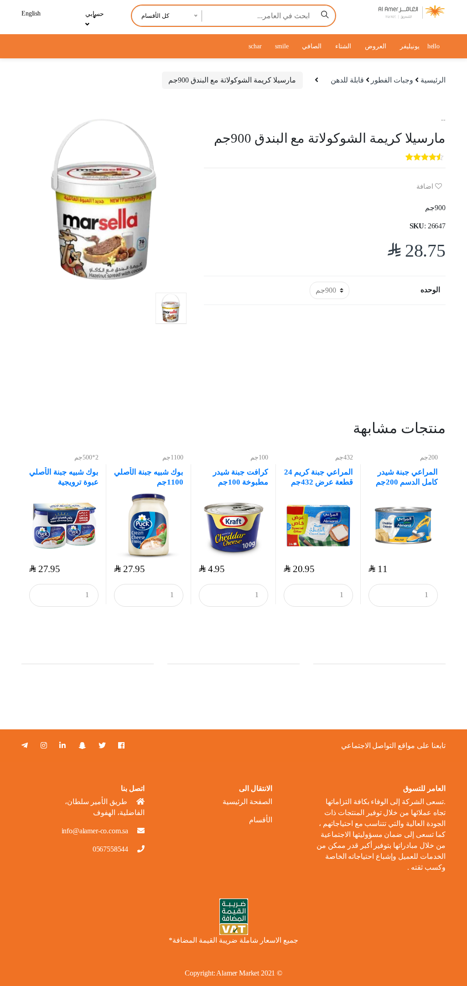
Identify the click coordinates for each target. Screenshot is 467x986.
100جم (259, 457)
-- (443, 119)
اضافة (425, 186)
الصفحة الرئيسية (247, 801)
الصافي (312, 46)
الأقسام (260, 820)
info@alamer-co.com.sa (95, 831)
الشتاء (343, 46)
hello (433, 46)
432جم (344, 457)
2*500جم (86, 457)
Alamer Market (237, 973)
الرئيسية (433, 80)
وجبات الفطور (392, 80)
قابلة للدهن (347, 80)
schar (255, 46)
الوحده (430, 290)
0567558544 (110, 849)
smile (281, 46)
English (31, 13)
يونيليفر (410, 46)
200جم (429, 457)
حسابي (94, 13)
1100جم (172, 457)
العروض (375, 46)
